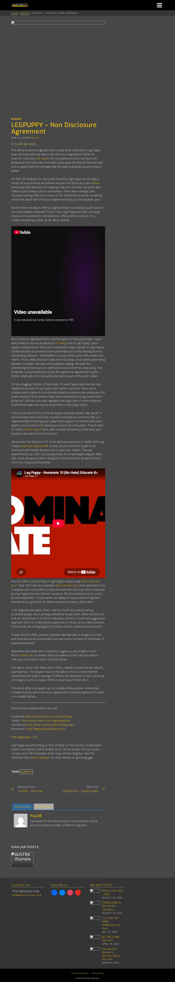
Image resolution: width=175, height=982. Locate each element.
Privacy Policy (98, 973)
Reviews (16, 118)
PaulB (35, 137)
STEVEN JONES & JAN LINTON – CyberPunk (111, 906)
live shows (43, 158)
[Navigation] (159, 5)
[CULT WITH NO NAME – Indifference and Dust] (95, 921)
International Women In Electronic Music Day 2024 (111, 954)
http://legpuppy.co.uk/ (24, 737)
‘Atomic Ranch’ (33, 429)
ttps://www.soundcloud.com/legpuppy (51, 725)
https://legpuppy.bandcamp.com (45, 729)
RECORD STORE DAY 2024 (110, 938)
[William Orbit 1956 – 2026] (95, 894)
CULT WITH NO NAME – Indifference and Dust (111, 923)
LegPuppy (26, 771)
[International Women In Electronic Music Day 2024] (95, 952)
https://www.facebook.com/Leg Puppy (48, 716)
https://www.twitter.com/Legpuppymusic (46, 720)
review (96, 183)
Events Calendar (40, 757)
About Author (22, 807)
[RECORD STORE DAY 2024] (95, 940)
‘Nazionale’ (27, 655)
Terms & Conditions (79, 973)
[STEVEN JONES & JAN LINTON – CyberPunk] (95, 906)
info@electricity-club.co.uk (26, 895)
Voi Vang (60, 343)
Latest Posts (44, 807)
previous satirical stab (35, 446)
